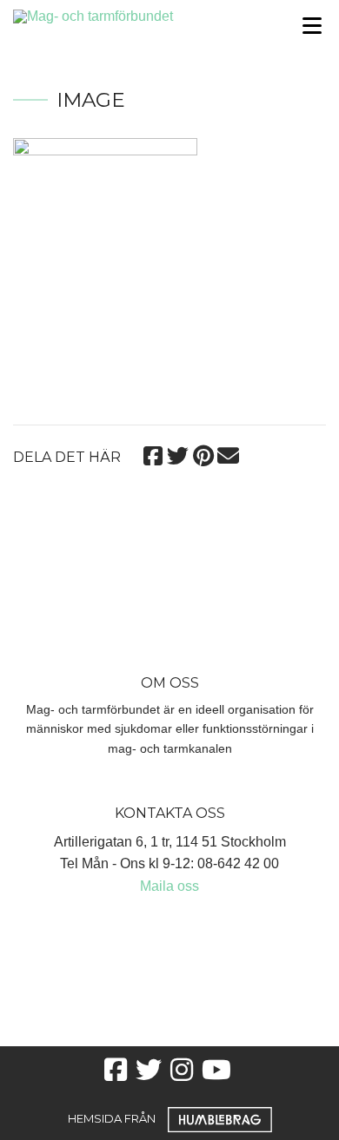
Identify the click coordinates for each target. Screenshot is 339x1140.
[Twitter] (178, 454)
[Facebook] (152, 454)
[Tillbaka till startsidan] (127, 15)
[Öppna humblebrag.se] (220, 1118)
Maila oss (169, 886)
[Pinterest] (203, 454)
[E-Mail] (228, 454)
